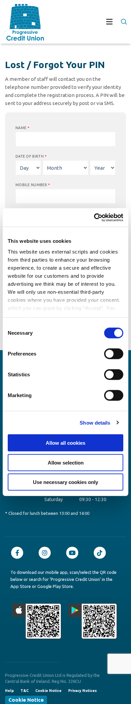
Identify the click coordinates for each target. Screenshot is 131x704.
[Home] (22, 22)
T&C (24, 691)
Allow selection (66, 462)
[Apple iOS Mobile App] (36, 621)
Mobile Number (32, 185)
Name (22, 128)
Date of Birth (31, 156)
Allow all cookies (65, 443)
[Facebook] (18, 552)
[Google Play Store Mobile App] (92, 621)
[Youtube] (74, 552)
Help (9, 691)
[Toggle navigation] (88, 22)
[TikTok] (101, 552)
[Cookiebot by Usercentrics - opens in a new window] (94, 217)
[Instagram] (46, 552)
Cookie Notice (48, 691)
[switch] (113, 353)
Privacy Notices (82, 691)
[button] (123, 22)
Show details (95, 422)
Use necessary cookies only (65, 482)
